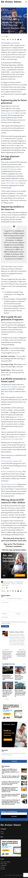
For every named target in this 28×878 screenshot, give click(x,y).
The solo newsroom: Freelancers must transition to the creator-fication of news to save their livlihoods (7, 655)
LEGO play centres (20, 583)
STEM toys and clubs (5, 585)
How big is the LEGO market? (9, 581)
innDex (17, 217)
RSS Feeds (3, 869)
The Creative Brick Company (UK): (11, 461)
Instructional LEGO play (19, 581)
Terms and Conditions (5, 861)
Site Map (2, 867)
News (16, 682)
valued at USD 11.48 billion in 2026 (11, 387)
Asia (24, 183)
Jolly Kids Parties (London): (9, 484)
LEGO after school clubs (6, 583)
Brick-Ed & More (13, 181)
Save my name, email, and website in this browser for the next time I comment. (13, 622)
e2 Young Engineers (12, 169)
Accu (3, 138)
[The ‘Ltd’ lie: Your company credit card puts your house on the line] (24, 777)
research (21, 113)
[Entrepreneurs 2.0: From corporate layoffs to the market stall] (7, 670)
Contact (2, 833)
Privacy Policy (4, 863)
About (2, 831)
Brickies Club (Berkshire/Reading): (11, 471)
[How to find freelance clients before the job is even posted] (20, 670)
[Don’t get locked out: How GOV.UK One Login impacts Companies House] (24, 796)
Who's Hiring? (5, 682)
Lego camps (13, 583)
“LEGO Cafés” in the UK (13, 183)
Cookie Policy (4, 865)
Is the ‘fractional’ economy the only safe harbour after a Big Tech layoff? (21, 654)
